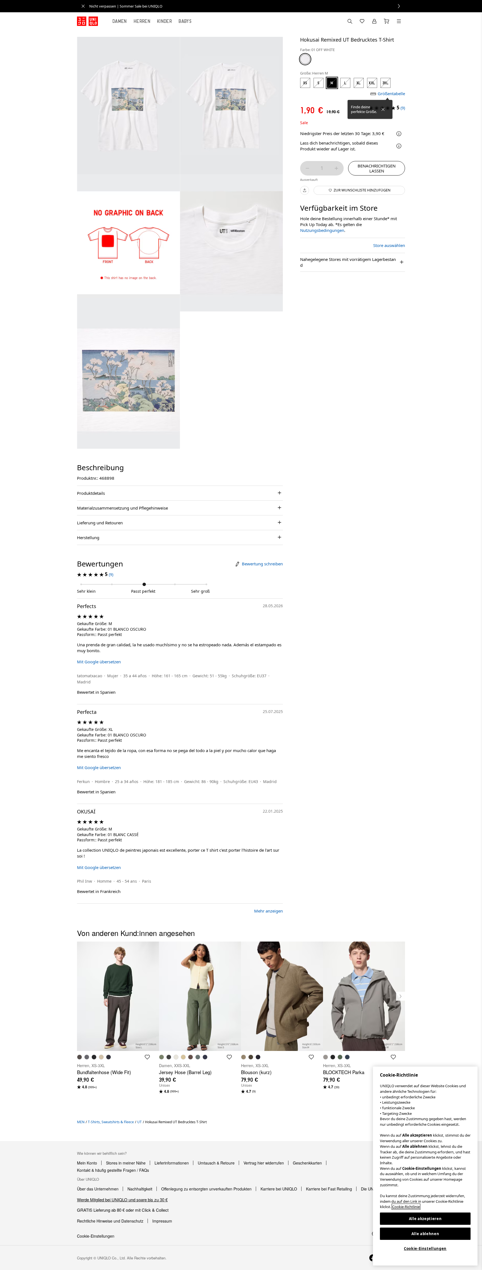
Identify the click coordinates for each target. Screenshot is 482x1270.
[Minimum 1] (307, 168)
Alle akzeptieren (425, 1218)
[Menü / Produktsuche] (399, 21)
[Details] (399, 146)
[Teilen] (304, 190)
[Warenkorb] (386, 21)
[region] (425, 1166)
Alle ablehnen (425, 1233)
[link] (247, 6)
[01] (305, 59)
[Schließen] (383, 109)
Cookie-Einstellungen (425, 1248)
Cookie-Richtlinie (406, 1206)
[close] (83, 6)
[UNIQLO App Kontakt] (350, 21)
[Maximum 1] (336, 168)
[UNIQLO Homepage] (87, 21)
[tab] (119, 21)
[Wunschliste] (362, 21)
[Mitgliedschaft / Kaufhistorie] (374, 21)
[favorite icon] (147, 1057)
